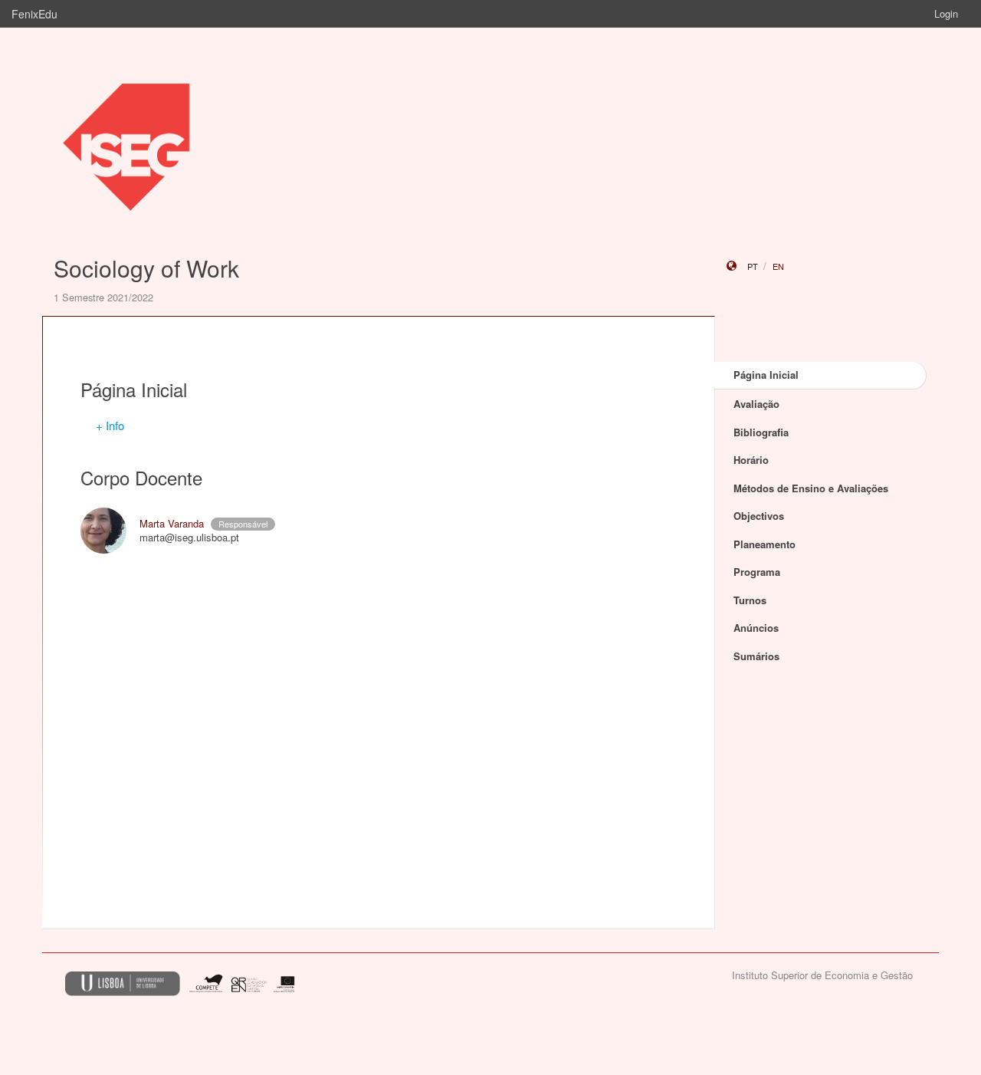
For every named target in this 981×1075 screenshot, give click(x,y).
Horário (751, 459)
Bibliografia (761, 432)
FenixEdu (34, 13)
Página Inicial (766, 374)
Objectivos (758, 515)
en (778, 266)
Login (946, 13)
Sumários (756, 656)
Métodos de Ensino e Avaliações (810, 488)
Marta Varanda (171, 523)
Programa (756, 571)
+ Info (110, 425)
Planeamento (764, 544)
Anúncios (756, 627)
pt (752, 266)
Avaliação (756, 403)
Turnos (749, 600)
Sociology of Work (146, 267)
